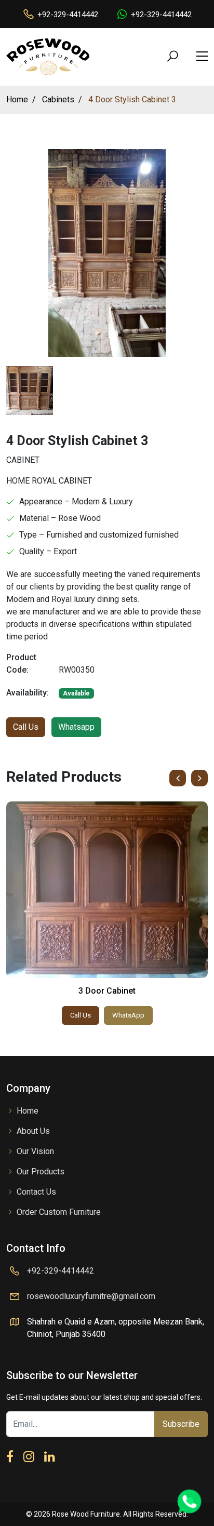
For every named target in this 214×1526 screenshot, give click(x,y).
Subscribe (181, 1424)
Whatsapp (76, 727)
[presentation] (177, 778)
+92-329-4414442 (67, 14)
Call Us (25, 727)
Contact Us (36, 1192)
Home (27, 1111)
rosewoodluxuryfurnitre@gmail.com (91, 1296)
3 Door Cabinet (107, 991)
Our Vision (35, 1151)
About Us (33, 1131)
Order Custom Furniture (59, 1212)
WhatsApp (128, 1015)
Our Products (40, 1171)
